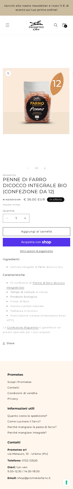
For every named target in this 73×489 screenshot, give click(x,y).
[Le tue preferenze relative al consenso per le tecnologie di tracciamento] (66, 482)
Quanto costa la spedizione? (27, 416)
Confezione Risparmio (23, 327)
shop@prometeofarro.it (34, 478)
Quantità (8, 210)
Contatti (13, 387)
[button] (7, 25)
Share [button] (11, 343)
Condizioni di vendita (22, 393)
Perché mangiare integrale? (27, 432)
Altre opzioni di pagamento (36, 251)
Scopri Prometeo (19, 382)
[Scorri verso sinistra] (28, 168)
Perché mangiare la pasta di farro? (32, 427)
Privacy (12, 398)
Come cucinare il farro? (24, 421)
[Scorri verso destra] (45, 168)
